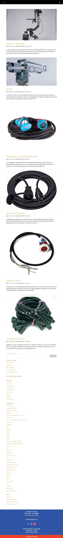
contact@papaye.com (32, 519)
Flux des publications (11, 499)
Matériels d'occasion (11, 469)
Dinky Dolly (9, 422)
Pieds (7, 479)
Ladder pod (9, 365)
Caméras (8, 413)
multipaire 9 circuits (15, 338)
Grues (30, 46)
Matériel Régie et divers (12, 465)
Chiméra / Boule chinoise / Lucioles (15, 415)
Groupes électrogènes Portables (14, 443)
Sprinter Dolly (9, 481)
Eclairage (8, 429)
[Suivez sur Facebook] (28, 524)
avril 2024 (8, 397)
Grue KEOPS (9, 363)
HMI (7, 448)
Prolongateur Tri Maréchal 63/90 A (22, 156)
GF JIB (9, 89)
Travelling (8, 486)
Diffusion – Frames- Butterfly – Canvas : (16, 420)
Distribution (27, 159)
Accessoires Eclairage (11, 410)
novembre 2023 (10, 399)
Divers (7, 427)
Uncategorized (10, 488)
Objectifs (8, 472)
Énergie (26, 46)
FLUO (7, 434)
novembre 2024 (10, 387)
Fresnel (8, 436)
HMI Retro (8, 450)
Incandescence (10, 453)
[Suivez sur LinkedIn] (31, 524)
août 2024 (8, 392)
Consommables (10, 417)
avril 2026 (8, 383)
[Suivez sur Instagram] (34, 524)
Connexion (9, 497)
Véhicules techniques (11, 490)
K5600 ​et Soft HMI (11, 455)
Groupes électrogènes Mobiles (14, 441)
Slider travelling (10, 367)
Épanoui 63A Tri (13, 280)
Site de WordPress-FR (11, 504)
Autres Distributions (15, 213)
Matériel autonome (11, 462)
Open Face (9, 474)
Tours (7, 483)
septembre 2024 (10, 390)
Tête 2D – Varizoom (15, 43)
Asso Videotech (12, 216)
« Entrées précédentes (11, 353)
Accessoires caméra (11, 408)
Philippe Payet (11, 46)
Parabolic (8, 476)
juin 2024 (8, 395)
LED (7, 457)
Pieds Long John (10, 370)
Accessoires (9, 405)
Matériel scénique (10, 467)
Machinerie (9, 460)
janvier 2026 (9, 385)
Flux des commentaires (12, 501)
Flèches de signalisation (12, 372)
